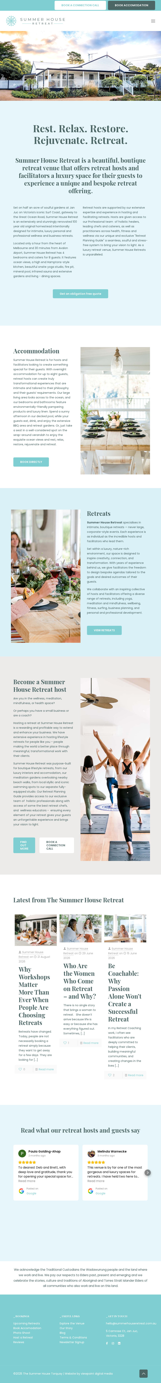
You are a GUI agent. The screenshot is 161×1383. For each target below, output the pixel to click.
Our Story (66, 1328)
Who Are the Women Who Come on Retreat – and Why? (79, 981)
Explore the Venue (72, 1323)
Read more (46, 1069)
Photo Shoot (21, 1333)
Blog (62, 1333)
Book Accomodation (27, 1328)
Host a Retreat (23, 1337)
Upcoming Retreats (26, 1323)
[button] (13, 1173)
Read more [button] (26, 1181)
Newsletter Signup (72, 1342)
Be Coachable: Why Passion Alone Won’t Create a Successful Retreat (125, 992)
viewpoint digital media (97, 1374)
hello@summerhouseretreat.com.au (131, 1323)
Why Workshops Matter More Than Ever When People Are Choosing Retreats (34, 996)
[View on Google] (22, 1153)
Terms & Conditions (73, 1337)
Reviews (18, 1342)
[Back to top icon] (143, 1374)
